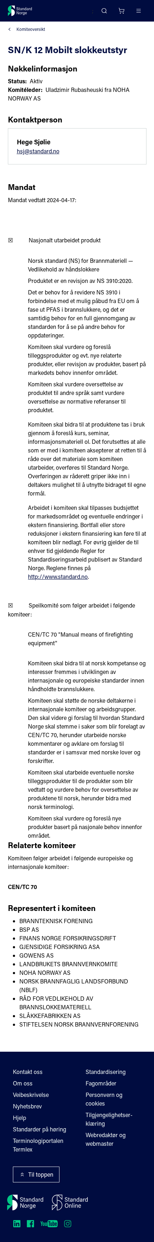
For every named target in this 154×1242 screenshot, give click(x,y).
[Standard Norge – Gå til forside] (20, 11)
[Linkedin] (17, 1224)
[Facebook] (30, 1224)
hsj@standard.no (38, 151)
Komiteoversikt (30, 29)
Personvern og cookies (104, 1099)
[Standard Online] (70, 1202)
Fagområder (101, 1083)
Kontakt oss (28, 1071)
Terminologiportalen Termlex (38, 1145)
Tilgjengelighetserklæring (109, 1119)
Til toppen (40, 1174)
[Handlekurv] (121, 11)
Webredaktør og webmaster (106, 1139)
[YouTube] (49, 1224)
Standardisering (106, 1071)
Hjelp (19, 1117)
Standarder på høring (39, 1129)
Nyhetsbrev (27, 1106)
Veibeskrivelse (31, 1094)
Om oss (23, 1083)
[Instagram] (68, 1224)
